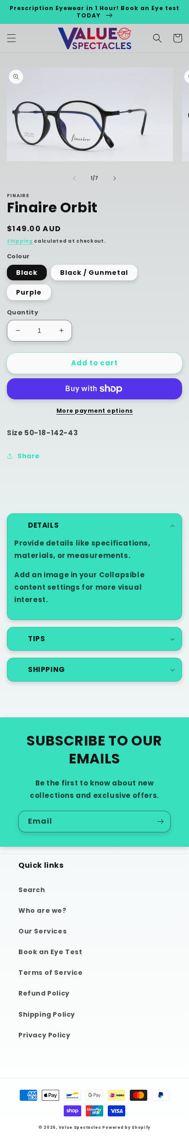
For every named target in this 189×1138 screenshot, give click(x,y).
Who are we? (42, 910)
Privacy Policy (44, 1035)
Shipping (20, 241)
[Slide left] (74, 178)
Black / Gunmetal (94, 272)
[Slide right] (115, 178)
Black (27, 272)
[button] (11, 38)
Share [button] (28, 456)
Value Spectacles (80, 1127)
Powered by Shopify (126, 1127)
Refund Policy (44, 993)
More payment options (94, 411)
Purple (29, 292)
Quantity (22, 312)
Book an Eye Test (50, 951)
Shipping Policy (46, 1014)
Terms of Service (50, 972)
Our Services (42, 931)
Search (31, 889)
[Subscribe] (160, 821)
